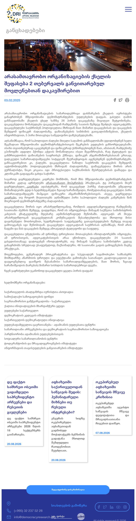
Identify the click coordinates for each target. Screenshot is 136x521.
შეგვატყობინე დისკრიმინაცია (68, 489)
